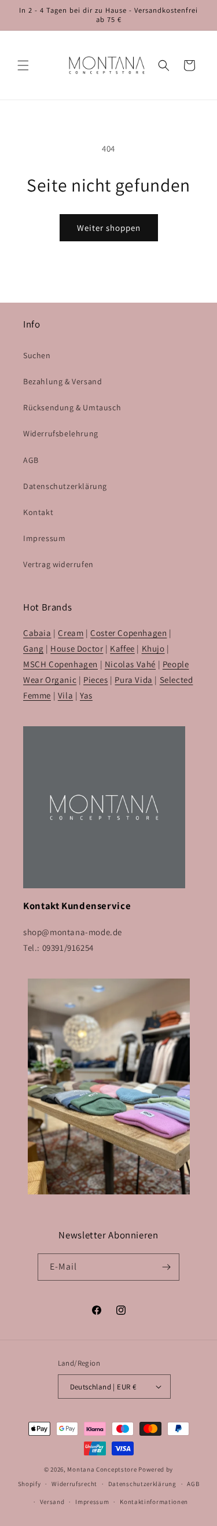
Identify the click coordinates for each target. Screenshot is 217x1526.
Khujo (153, 648)
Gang (33, 648)
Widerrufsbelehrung (60, 433)
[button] (23, 65)
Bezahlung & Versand (62, 381)
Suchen (37, 355)
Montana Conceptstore (102, 1469)
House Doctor (76, 648)
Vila (65, 695)
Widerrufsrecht (74, 1484)
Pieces (95, 679)
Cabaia (37, 632)
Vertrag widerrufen (58, 564)
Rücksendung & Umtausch (72, 407)
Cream (70, 632)
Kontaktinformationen (154, 1502)
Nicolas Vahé (130, 664)
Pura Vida (133, 679)
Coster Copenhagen (128, 632)
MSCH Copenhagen (60, 664)
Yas (86, 695)
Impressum (44, 538)
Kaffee (122, 648)
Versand (52, 1502)
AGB (31, 460)
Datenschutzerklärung (65, 486)
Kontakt (38, 512)
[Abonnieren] (166, 1267)
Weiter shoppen (109, 227)
